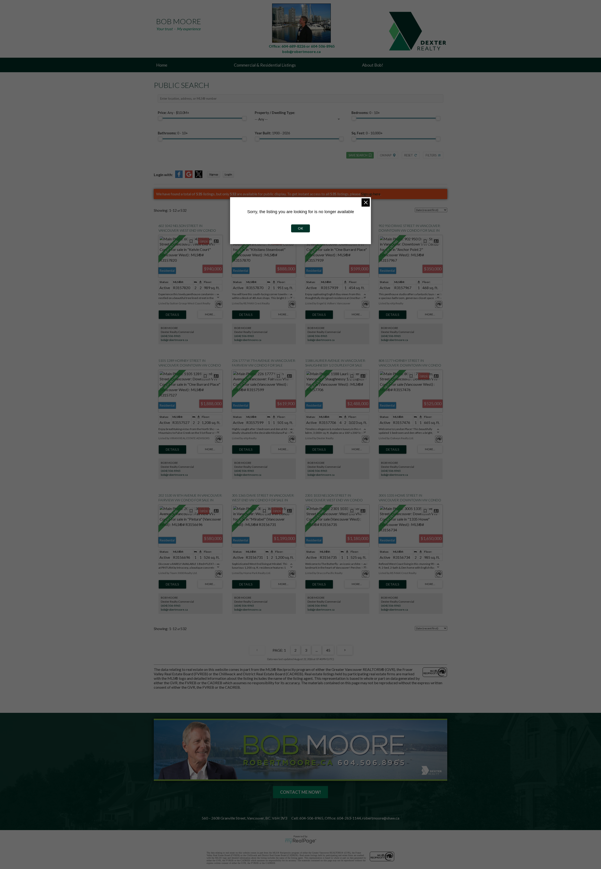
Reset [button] (408, 155)
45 (328, 650)
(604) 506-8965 (171, 336)
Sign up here (370, 194)
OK (300, 228)
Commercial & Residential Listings (265, 65)
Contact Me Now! (300, 792)
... (317, 650)
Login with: (163, 174)
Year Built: (272, 133)
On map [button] (385, 155)
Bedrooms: (365, 113)
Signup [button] (213, 174)
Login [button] (228, 174)
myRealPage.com (300, 841)
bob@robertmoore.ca (174, 340)
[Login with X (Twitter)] (198, 176)
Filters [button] (431, 155)
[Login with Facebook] (179, 176)
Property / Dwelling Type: (275, 113)
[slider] (160, 118)
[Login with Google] (189, 176)
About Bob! (372, 65)
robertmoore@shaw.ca (380, 818)
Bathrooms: (173, 133)
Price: (173, 113)
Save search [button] (358, 155)
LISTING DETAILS (172, 314)
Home (161, 65)
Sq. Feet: (367, 133)
